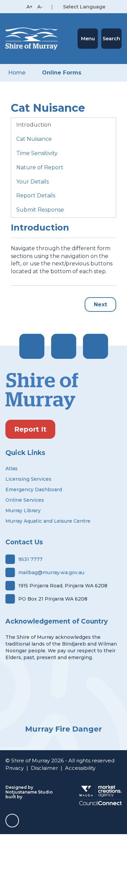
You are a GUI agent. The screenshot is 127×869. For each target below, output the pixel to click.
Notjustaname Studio (29, 792)
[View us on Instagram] (63, 346)
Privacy (14, 768)
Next (100, 304)
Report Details (35, 195)
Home (16, 72)
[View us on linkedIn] (95, 346)
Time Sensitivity (37, 153)
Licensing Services (28, 479)
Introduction (33, 125)
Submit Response (40, 210)
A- (40, 7)
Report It (30, 429)
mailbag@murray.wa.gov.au (51, 572)
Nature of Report (39, 167)
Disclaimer (44, 768)
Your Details (32, 181)
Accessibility (80, 768)
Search (111, 39)
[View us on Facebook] (31, 346)
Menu (88, 39)
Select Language (84, 7)
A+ (29, 7)
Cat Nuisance (34, 139)
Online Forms (61, 72)
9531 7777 (30, 559)
